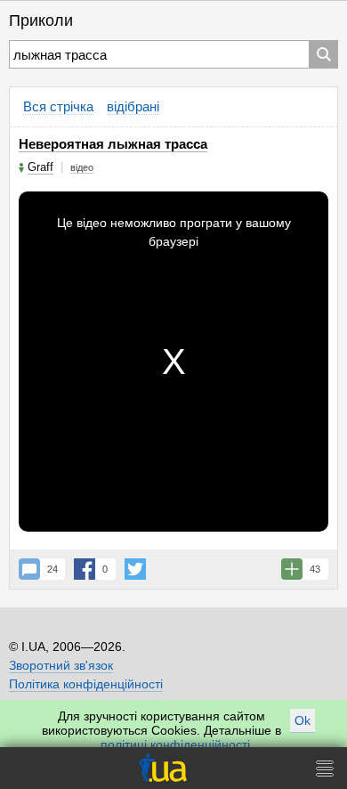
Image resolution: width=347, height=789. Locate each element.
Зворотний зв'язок (61, 665)
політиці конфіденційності (175, 744)
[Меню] (325, 768)
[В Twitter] (135, 569)
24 (52, 569)
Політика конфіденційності (86, 684)
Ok (303, 720)
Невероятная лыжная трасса (113, 143)
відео (81, 167)
